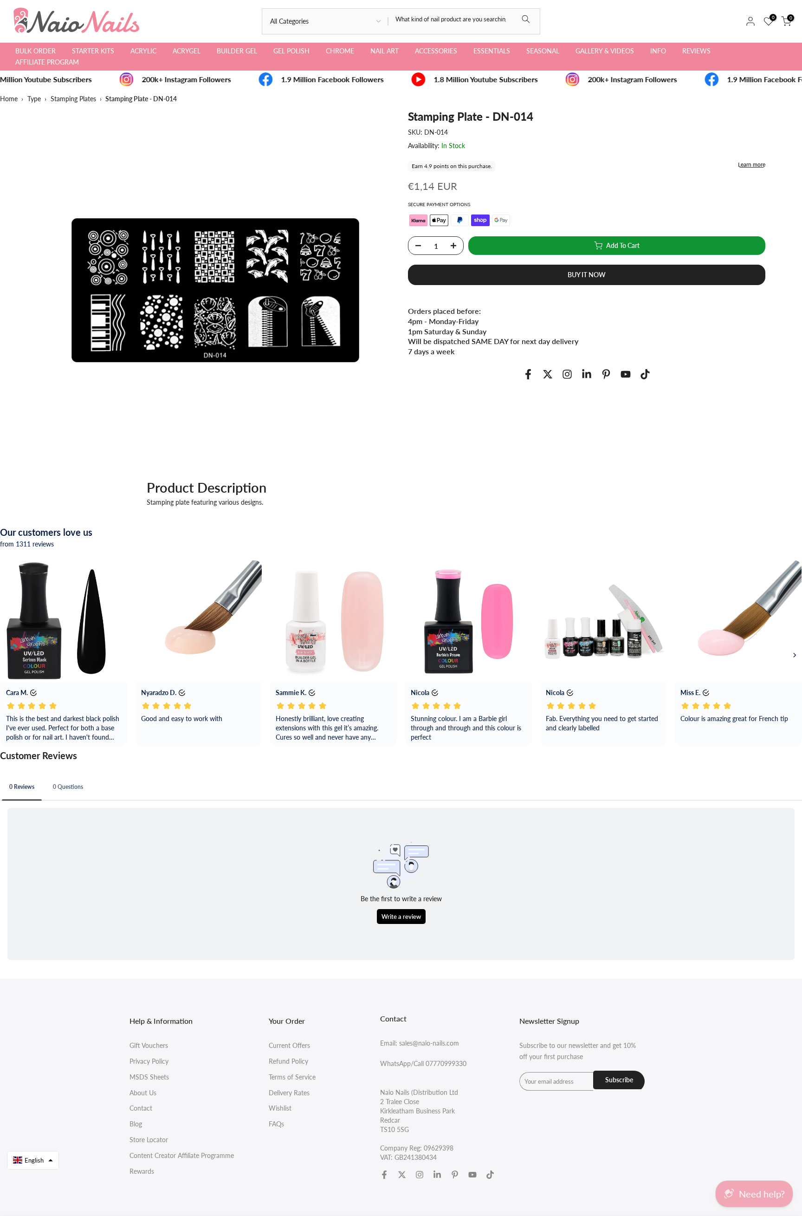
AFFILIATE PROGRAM (47, 62)
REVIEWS (696, 51)
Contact (140, 1108)
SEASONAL (542, 51)
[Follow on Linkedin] (587, 374)
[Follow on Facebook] (528, 374)
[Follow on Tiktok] (645, 374)
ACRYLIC (143, 51)
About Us (142, 1093)
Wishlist (280, 1108)
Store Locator (148, 1140)
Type (34, 99)
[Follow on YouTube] (626, 374)
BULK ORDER (35, 51)
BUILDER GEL (237, 51)
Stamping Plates (73, 99)
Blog (135, 1124)
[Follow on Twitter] (548, 374)
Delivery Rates (289, 1093)
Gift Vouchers (148, 1045)
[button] (32, 1160)
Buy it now (587, 275)
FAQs (276, 1124)
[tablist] (401, 788)
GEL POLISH (291, 51)
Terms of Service (292, 1077)
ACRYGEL (186, 51)
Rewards (141, 1171)
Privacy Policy (148, 1061)
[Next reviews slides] (794, 655)
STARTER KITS (93, 51)
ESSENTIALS (491, 51)
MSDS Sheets (149, 1077)
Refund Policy (288, 1061)
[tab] (22, 786)
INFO (658, 51)
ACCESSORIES (436, 51)
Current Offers (289, 1045)
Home (9, 99)
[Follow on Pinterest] (606, 374)
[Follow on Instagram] (567, 374)
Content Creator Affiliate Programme (181, 1155)
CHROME (340, 51)
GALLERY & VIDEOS (605, 51)
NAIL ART (384, 51)
